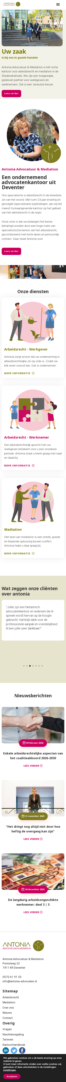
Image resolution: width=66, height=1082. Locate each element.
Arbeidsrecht (11, 997)
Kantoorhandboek (14, 1044)
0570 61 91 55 (12, 977)
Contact (8, 1018)
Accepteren (12, 1076)
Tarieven (8, 1039)
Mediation (9, 1002)
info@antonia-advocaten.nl (20, 981)
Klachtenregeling (13, 1034)
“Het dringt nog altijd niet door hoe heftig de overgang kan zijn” (33, 828)
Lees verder (31, 765)
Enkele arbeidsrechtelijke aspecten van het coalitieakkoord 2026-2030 (33, 755)
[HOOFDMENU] (58, 4)
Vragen (7, 1029)
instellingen (9, 1070)
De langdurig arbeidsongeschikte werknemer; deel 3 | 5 (33, 902)
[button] (24, 666)
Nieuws (7, 1012)
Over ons (8, 1007)
